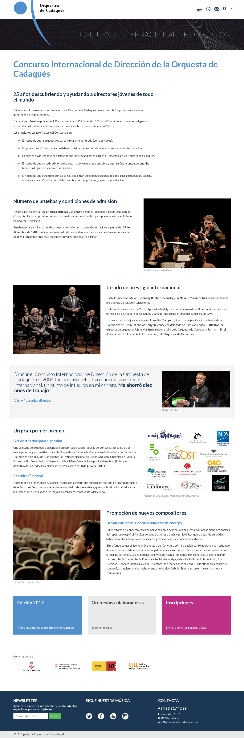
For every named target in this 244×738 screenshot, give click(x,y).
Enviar (54, 716)
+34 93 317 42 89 (172, 708)
